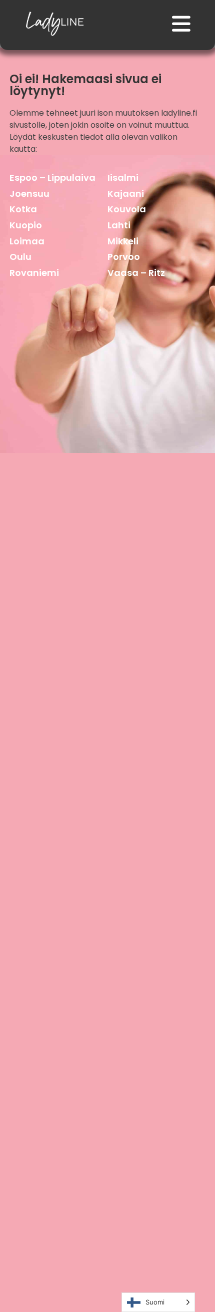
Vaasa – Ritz (136, 272)
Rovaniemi (34, 272)
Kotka (23, 209)
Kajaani (126, 193)
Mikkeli (123, 241)
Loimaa (27, 241)
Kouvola (127, 209)
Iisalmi (123, 177)
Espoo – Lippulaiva (53, 177)
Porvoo (124, 256)
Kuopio (26, 225)
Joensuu (30, 193)
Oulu (21, 256)
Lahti (119, 225)
